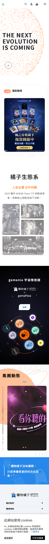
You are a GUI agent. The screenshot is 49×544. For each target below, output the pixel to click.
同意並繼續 (37, 537)
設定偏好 (8, 537)
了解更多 (35, 531)
